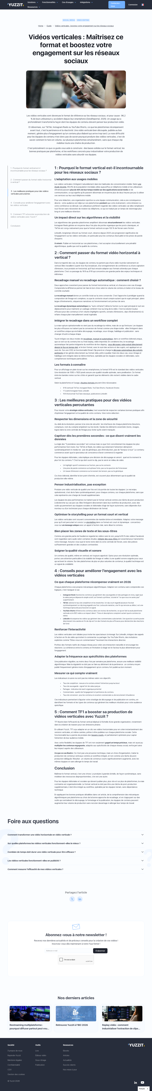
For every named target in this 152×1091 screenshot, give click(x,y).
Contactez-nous (115, 4)
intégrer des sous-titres (108, 539)
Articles (66, 1055)
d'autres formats (88, 383)
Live (37, 1051)
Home (40, 26)
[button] (33, 2)
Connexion (133, 5)
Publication (40, 1065)
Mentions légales (15, 1060)
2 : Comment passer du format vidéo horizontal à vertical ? (31, 181)
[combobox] (144, 1088)
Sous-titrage (40, 1060)
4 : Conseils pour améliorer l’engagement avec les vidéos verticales (30, 204)
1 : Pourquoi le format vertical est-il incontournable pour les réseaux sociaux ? (29, 169)
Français (142, 1089)
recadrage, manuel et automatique (98, 339)
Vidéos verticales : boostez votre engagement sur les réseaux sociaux (84, 26)
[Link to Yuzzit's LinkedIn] (135, 1082)
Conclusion (15, 226)
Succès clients (69, 1065)
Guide (49, 26)
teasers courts (97, 735)
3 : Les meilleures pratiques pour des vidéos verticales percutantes (29, 192)
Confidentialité (14, 1065)
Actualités (67, 1060)
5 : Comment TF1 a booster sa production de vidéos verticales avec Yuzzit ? (30, 215)
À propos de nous (15, 1051)
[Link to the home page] (136, 1045)
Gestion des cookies (16, 1074)
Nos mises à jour (70, 1070)
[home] (16, 4)
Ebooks (66, 1051)
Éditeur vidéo (40, 1055)
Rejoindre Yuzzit (14, 1055)
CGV (10, 1070)
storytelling (91, 522)
